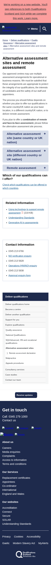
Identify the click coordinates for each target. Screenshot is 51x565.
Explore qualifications (14, 325)
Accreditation (9, 507)
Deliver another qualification (17, 314)
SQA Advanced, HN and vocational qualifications (21, 341)
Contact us (9, 420)
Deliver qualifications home (17, 304)
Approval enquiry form (19, 275)
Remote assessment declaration (22, 353)
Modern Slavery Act (24, 543)
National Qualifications (16, 335)
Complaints (8, 456)
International (9, 489)
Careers (6, 447)
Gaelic (5, 543)
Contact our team (13, 380)
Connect (7, 511)
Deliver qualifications (20, 40)
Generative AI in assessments (23, 222)
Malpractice (11, 358)
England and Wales (13, 493)
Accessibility (34, 536)
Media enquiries (11, 452)
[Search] (44, 29)
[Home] (12, 29)
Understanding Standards (21, 218)
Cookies (18, 536)
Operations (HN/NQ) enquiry (22, 266)
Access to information (14, 460)
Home (5, 40)
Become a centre (13, 309)
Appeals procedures (15, 363)
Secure (6, 515)
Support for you (12, 320)
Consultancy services (14, 369)
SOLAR (6, 519)
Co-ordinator (9, 485)
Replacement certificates (16, 477)
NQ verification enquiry (19, 256)
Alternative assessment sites (20, 348)
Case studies (11, 375)
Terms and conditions (14, 464)
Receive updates (25, 395)
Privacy (6, 536)
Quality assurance (14, 330)
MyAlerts (43, 543)
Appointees (8, 481)
